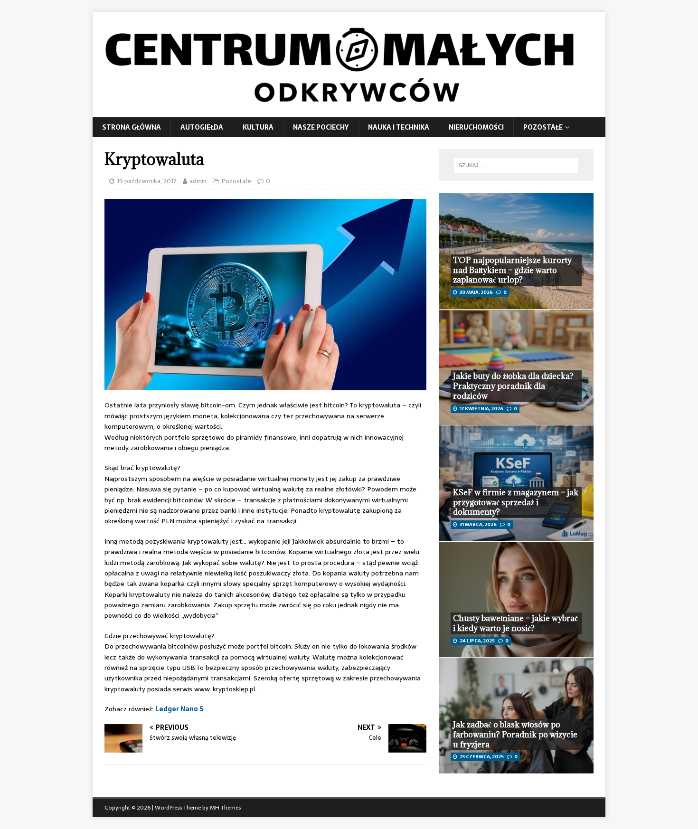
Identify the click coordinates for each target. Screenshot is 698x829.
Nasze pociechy (321, 127)
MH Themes (225, 807)
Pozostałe (543, 127)
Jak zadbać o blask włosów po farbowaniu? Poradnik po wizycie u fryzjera (515, 734)
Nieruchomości (476, 127)
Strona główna (131, 127)
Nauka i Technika (398, 127)
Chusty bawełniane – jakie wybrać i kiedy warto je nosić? (515, 623)
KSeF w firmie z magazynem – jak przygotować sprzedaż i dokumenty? (515, 502)
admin (198, 181)
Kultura (258, 127)
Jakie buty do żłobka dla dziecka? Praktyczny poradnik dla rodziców (513, 386)
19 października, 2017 (147, 181)
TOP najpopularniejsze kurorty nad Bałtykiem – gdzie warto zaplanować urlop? (512, 270)
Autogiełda (201, 127)
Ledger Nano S (179, 709)
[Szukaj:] (516, 165)
